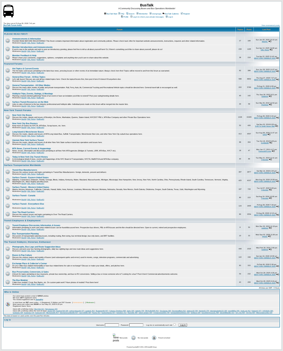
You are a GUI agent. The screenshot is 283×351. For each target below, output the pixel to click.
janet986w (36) (233, 311)
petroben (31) (121, 312)
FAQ (122, 14)
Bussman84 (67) (102, 311)
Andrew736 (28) (62, 311)
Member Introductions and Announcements (32, 47)
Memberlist (143, 14)
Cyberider (264, 160)
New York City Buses (22, 115)
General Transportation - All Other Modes (31, 85)
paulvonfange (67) (108, 312)
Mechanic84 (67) (52, 312)
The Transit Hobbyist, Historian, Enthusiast (27, 242)
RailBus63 (40, 43)
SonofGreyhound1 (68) (210, 312)
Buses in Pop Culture (22, 255)
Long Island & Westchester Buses (28, 132)
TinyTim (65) (250, 312)
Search (131, 14)
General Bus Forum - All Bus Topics (28, 77)
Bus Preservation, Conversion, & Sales (30, 272)
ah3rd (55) (51, 311)
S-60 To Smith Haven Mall (265, 126)
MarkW (23, 43)
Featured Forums (13, 64)
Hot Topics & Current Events (25, 68)
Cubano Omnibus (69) (117, 311)
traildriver (265, 96)
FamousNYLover (265, 151)
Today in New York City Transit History (30, 157)
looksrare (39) (18, 312)
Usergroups (156, 14)
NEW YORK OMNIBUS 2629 (265, 58)
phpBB (136, 347)
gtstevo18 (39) (192, 311)
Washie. (265, 41)
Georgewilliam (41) (179, 311)
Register (186, 14)
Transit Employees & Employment (22, 220)
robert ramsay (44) (145, 312)
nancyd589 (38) (85, 312)
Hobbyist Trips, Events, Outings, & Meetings (32, 94)
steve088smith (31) (227, 312)
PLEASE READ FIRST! (16, 34)
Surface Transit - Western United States (30, 187)
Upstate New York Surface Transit (28, 140)
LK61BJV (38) (267, 311)
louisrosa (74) (29, 312)
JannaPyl (39, 299)
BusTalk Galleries (172, 14)
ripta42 (264, 236)
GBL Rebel (31, 43)
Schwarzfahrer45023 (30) (180, 312)
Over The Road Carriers (23, 212)
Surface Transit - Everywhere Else (28, 204)
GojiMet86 (265, 143)
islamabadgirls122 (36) (218, 311)
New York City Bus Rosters (25, 123)
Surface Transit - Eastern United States (30, 177)
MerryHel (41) (39, 309)
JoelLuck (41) (245, 311)
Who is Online (11, 292)
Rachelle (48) (133, 312)
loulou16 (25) (40, 312)
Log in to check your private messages (148, 17)
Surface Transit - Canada (23, 195)
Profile (125, 17)
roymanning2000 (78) (161, 312)
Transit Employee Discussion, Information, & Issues (36, 225)
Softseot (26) (195, 312)
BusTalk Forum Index (12, 25)
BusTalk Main (112, 14)
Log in (170, 17)
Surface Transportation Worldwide (22, 165)
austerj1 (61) (90, 311)
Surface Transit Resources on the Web (30, 102)
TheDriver (264, 105)
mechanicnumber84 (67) (69, 312)
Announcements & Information (26, 39)
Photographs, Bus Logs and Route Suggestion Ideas (36, 247)
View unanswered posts (271, 25)
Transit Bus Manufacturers (24, 170)
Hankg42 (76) (204, 311)
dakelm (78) (139, 311)
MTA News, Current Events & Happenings (31, 148)
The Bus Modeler (20, 280)
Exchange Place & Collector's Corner (29, 263)
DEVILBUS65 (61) (152, 311)
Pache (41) (96, 312)
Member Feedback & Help (24, 55)
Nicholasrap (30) (51, 309)
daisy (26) (130, 311)
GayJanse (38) (165, 311)
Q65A (265, 134)
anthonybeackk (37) (76, 311)
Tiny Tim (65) (240, 312)
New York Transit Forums (17, 110)
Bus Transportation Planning (25, 234)
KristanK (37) (256, 311)
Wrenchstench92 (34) (264, 312)
